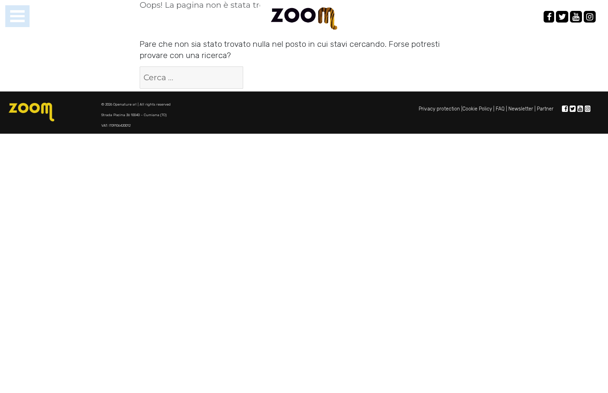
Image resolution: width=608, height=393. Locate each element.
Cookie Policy (477, 109)
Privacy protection (439, 109)
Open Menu (17, 16)
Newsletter (520, 109)
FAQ (500, 109)
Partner (545, 109)
